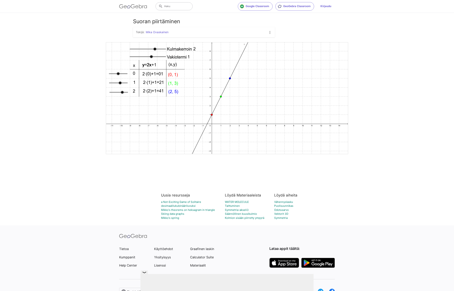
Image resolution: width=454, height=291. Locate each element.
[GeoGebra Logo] (133, 6)
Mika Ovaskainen (157, 32)
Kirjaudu (325, 6)
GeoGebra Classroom (297, 6)
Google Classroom (257, 6)
